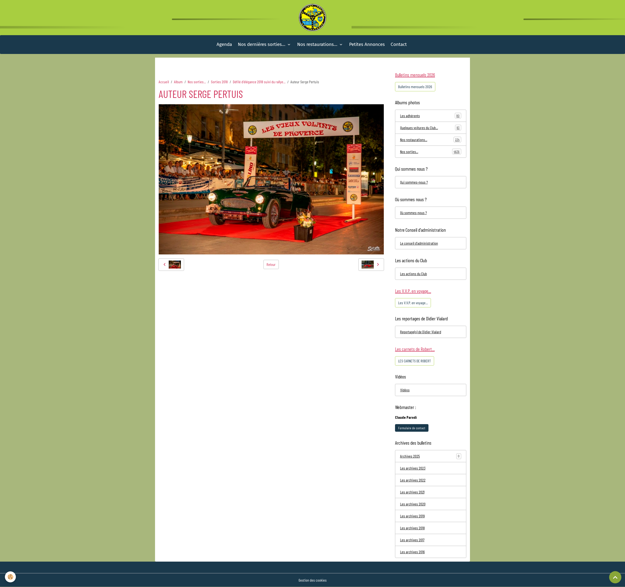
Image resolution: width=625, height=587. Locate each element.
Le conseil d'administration (419, 243)
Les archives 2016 (412, 551)
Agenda (224, 44)
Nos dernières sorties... (262, 44)
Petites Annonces (367, 44)
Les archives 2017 (412, 539)
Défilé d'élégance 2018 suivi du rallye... (259, 81)
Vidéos (405, 390)
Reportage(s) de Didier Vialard (420, 331)
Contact (399, 44)
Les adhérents (430, 115)
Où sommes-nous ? (413, 212)
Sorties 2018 (219, 81)
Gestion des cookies (313, 580)
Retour (271, 264)
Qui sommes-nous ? (414, 182)
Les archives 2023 (413, 468)
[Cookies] (10, 576)
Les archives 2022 (413, 480)
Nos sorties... (197, 81)
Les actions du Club (413, 273)
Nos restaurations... (318, 44)
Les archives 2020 (413, 504)
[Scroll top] (615, 577)
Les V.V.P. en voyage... (413, 302)
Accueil (164, 81)
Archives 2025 (410, 456)
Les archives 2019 (412, 516)
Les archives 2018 (412, 527)
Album (178, 81)
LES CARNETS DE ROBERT (414, 360)
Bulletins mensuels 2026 (415, 86)
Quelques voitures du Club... (430, 127)
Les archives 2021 (412, 492)
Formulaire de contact (411, 428)
